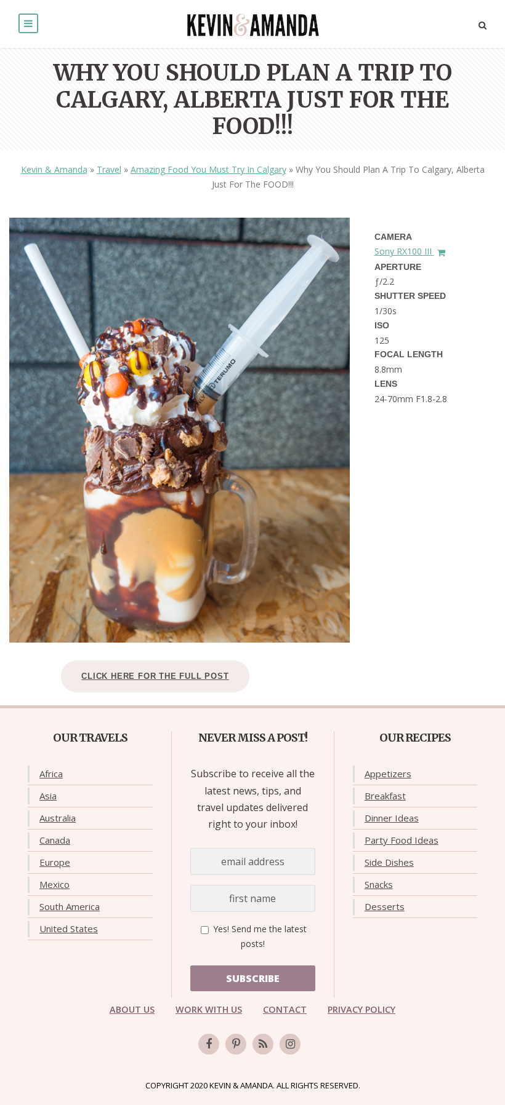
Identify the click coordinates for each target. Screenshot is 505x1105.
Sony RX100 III (404, 251)
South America (69, 906)
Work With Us (209, 1009)
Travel (109, 169)
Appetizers (388, 773)
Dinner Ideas (392, 818)
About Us (132, 1009)
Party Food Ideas (401, 840)
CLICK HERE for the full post (154, 676)
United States (68, 928)
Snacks (379, 884)
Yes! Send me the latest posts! (259, 936)
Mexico (54, 884)
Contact (285, 1009)
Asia (48, 796)
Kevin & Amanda (54, 169)
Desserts (385, 906)
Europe (54, 862)
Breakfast (385, 796)
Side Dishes (389, 862)
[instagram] (290, 1044)
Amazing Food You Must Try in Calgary (208, 169)
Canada (54, 840)
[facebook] (208, 1044)
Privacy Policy (361, 1009)
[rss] (262, 1044)
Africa (51, 773)
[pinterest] (235, 1044)
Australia (57, 818)
